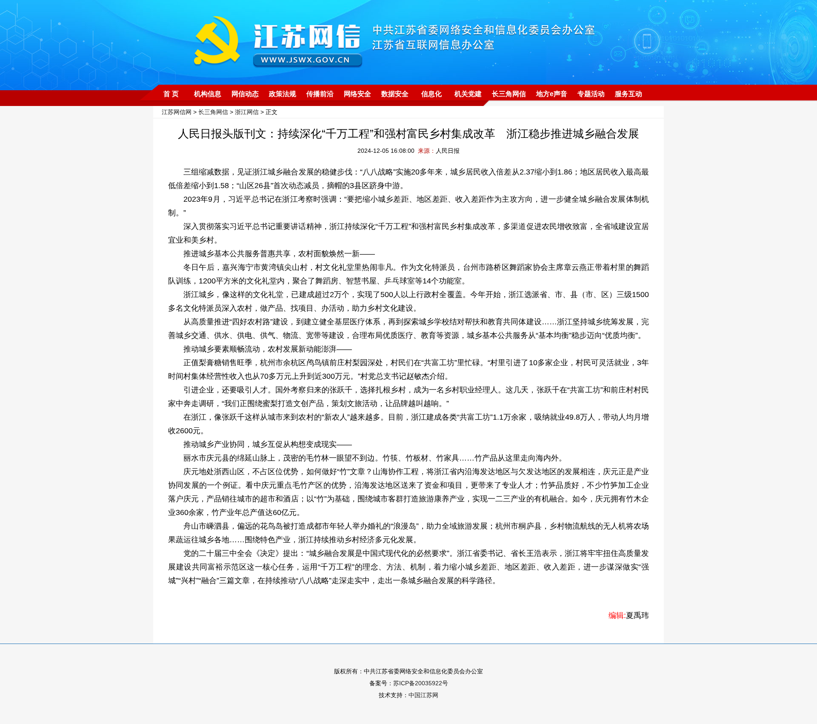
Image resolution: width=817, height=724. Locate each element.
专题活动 (591, 93)
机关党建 (468, 93)
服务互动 (628, 93)
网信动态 (245, 93)
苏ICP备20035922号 (420, 683)
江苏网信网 (176, 112)
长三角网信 (509, 93)
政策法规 (282, 93)
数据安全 (394, 93)
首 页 (171, 93)
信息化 (431, 93)
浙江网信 (247, 112)
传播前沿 (320, 93)
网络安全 (357, 93)
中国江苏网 (423, 695)
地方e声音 (551, 93)
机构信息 (207, 93)
